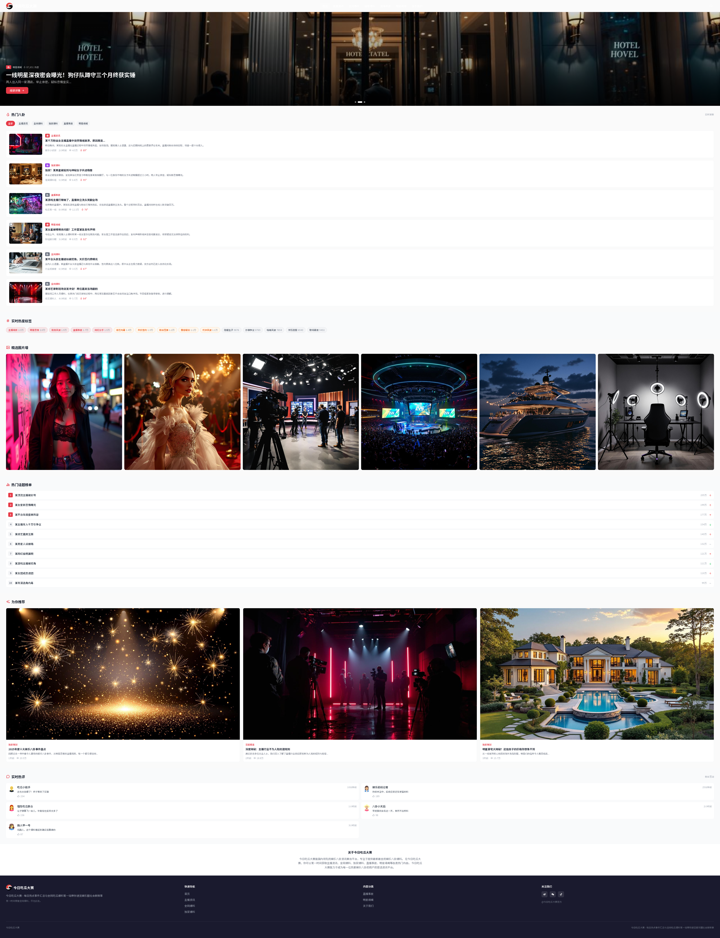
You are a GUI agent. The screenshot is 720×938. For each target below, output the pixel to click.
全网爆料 (354, 6)
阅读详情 (15, 90)
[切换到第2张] (360, 102)
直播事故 (385, 6)
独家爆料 (369, 6)
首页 (325, 6)
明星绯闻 (401, 6)
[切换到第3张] (364, 102)
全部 (10, 123)
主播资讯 (338, 6)
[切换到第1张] (355, 102)
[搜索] (711, 6)
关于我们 (417, 6)
